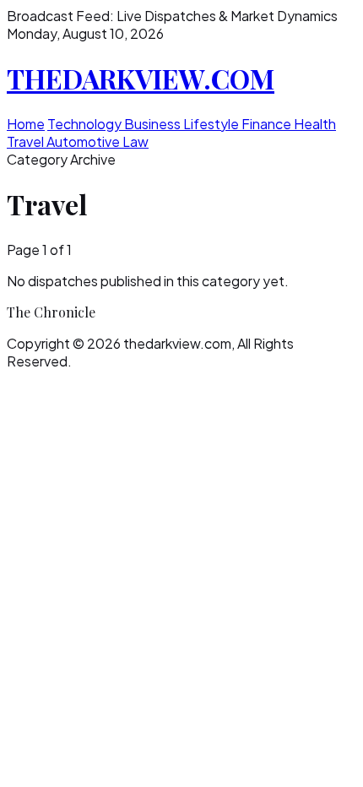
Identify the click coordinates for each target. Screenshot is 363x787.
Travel (26, 141)
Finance (267, 124)
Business (153, 124)
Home (26, 124)
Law (135, 141)
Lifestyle (212, 124)
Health (315, 124)
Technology (85, 124)
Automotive (84, 141)
